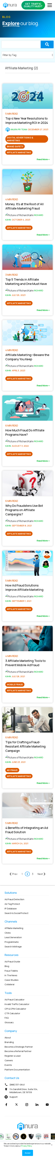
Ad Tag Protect (12, 903)
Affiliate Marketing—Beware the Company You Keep (27, 357)
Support (13, 1096)
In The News (11, 975)
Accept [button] (27, 1152)
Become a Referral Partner (18, 1051)
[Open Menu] (48, 5)
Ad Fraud (12, 770)
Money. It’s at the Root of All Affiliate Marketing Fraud (24, 206)
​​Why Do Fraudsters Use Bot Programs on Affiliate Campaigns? (24, 510)
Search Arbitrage (13, 946)
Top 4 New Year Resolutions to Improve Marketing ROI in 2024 (26, 120)
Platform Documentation (17, 1069)
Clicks (8, 932)
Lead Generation (13, 937)
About (8, 1037)
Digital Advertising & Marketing (20, 139)
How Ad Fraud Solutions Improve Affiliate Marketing (24, 587)
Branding (9, 1042)
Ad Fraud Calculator (14, 999)
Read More (42, 159)
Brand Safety (15, 146)
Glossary (9, 1022)
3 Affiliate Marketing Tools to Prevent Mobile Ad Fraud (25, 663)
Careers (9, 1060)
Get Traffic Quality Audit (33, 5)
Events (8, 1065)
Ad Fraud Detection (14, 899)
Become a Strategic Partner (19, 1046)
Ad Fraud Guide (12, 961)
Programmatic (12, 941)
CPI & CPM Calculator (15, 1008)
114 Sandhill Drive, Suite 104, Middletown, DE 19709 (23, 1091)
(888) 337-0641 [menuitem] (17, 1084)
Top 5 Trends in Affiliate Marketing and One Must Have (26, 281)
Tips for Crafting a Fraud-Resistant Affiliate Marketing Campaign (25, 746)
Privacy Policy (26, 1146)
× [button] (52, 1144)
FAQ (7, 1017)
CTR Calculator (12, 1013)
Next (40, 874)
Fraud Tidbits (11, 970)
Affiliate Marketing (19, 152)
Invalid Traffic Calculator (17, 1004)
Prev (14, 874)
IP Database (11, 908)
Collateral (9, 984)
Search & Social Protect (16, 913)
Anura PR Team (18, 129)
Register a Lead (12, 1055)
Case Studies (11, 979)
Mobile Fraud (15, 684)
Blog (7, 966)
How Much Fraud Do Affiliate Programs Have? (24, 432)
